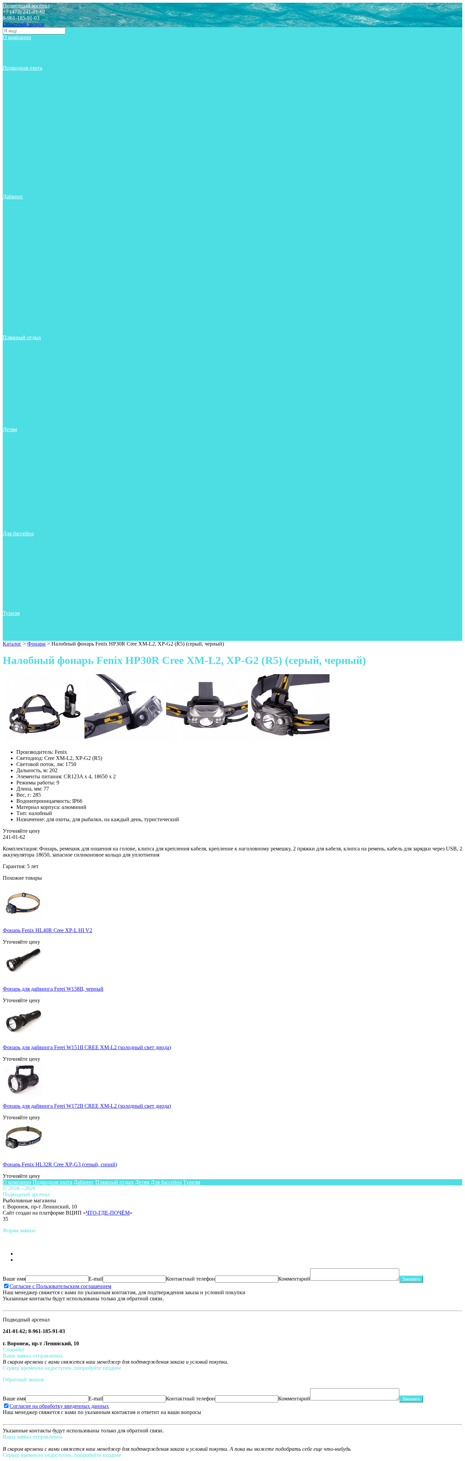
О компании (17, 37)
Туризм (11, 613)
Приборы (19, 147)
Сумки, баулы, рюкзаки (35, 172)
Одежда (17, 135)
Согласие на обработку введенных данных (59, 1406)
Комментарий (294, 1279)
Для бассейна (18, 533)
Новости (18, 49)
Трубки (16, 166)
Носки (15, 129)
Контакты (19, 62)
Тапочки (18, 307)
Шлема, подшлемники (34, 190)
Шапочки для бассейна (34, 527)
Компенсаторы (25, 233)
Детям (10, 429)
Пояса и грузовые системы (39, 105)
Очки (14, 386)
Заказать (411, 1279)
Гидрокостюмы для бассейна (41, 460)
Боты (14, 209)
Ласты (15, 98)
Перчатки (19, 141)
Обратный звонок (23, 24)
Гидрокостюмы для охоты (37, 86)
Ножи (14, 123)
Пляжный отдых (22, 337)
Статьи (16, 43)
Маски (15, 117)
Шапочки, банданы (30, 423)
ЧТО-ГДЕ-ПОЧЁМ (108, 1213)
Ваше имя (14, 1279)
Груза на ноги (24, 92)
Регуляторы (21, 227)
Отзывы (17, 56)
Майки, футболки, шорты (37, 111)
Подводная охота (22, 68)
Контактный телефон (190, 1279)
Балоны (17, 239)
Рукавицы (19, 160)
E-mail (96, 1279)
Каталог (12, 644)
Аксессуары (22, 74)
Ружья (15, 154)
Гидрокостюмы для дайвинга (41, 215)
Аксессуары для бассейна (37, 448)
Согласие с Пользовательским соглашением (60, 1286)
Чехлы (15, 184)
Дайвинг (13, 196)
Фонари (17, 178)
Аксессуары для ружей (34, 80)
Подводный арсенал (26, 6)
